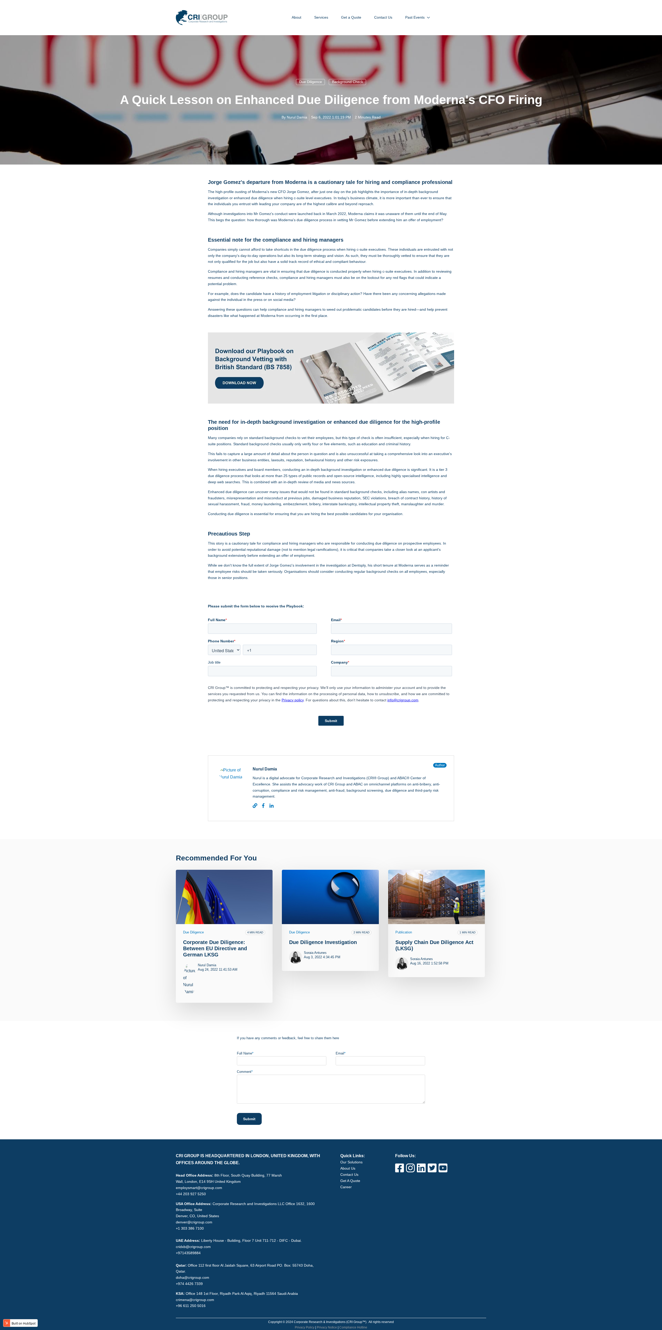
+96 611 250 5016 (191, 1306)
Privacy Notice (327, 1327)
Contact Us (349, 1174)
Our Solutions (351, 1162)
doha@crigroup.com (192, 1277)
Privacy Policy (304, 1327)
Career (346, 1187)
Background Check (347, 82)
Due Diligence (310, 82)
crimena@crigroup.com (195, 1300)
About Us (347, 1168)
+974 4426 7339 (189, 1284)
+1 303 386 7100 (190, 1228)
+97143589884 (188, 1253)
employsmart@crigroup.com (199, 1188)
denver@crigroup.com (194, 1222)
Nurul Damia (297, 117)
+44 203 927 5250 (191, 1194)
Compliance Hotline (353, 1327)
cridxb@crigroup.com (193, 1247)
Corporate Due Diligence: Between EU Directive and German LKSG (215, 948)
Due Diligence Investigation (323, 942)
